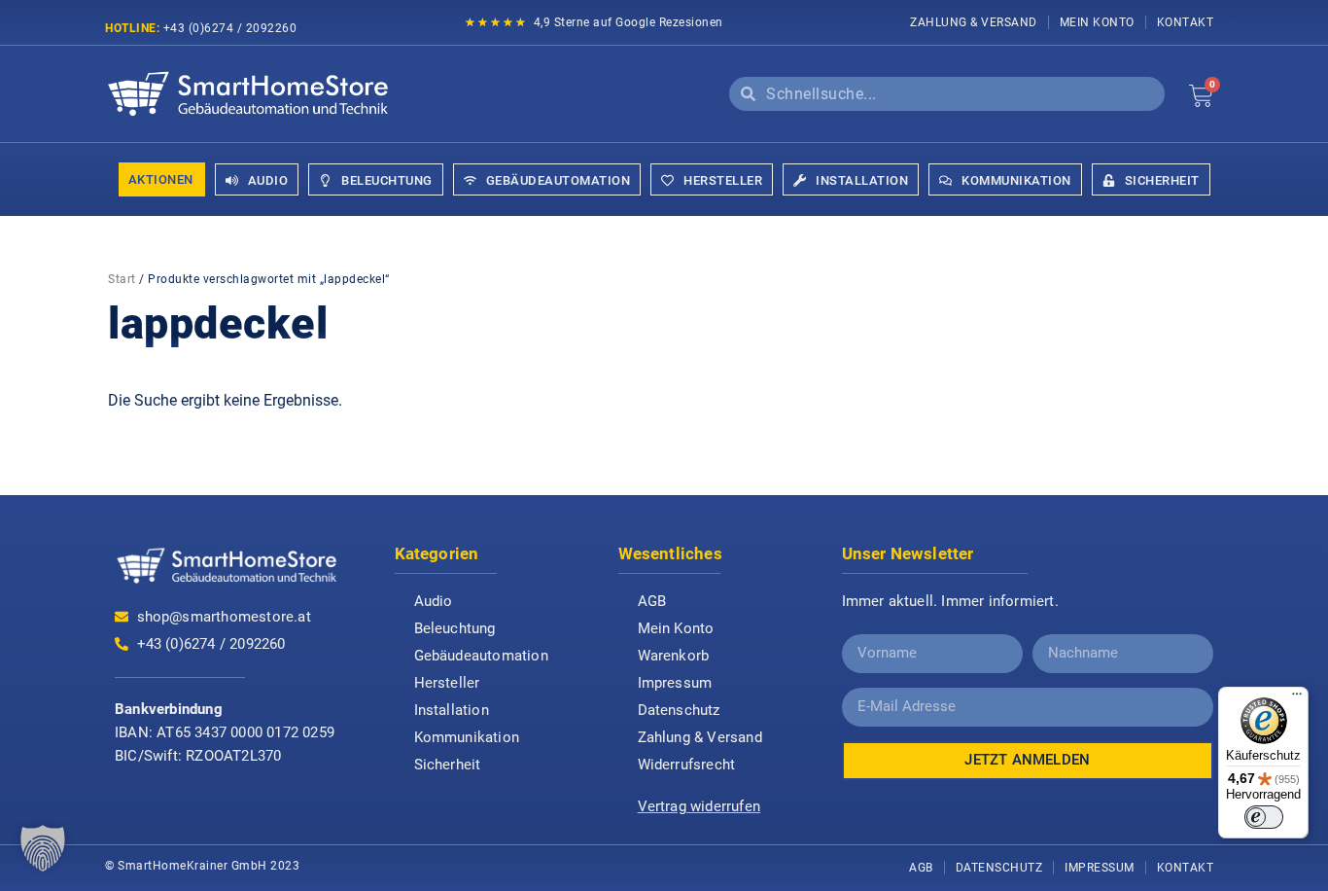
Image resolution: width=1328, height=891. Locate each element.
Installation (451, 710)
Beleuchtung (455, 628)
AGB (652, 601)
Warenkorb (674, 655)
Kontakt (1185, 22)
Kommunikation (467, 737)
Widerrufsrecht (687, 764)
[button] (43, 848)
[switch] (1263, 817)
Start (122, 279)
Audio (433, 601)
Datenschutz (679, 710)
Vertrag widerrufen (699, 806)
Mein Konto (1097, 22)
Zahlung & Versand (973, 22)
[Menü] (1297, 698)
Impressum (675, 683)
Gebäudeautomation (481, 655)
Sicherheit (447, 764)
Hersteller (447, 683)
